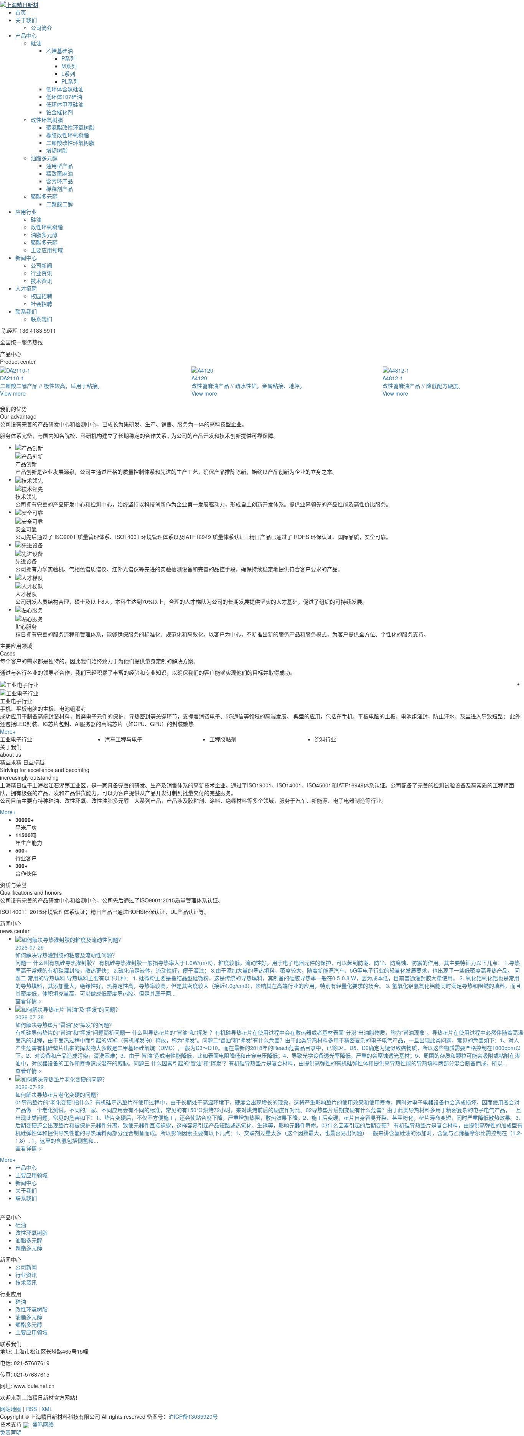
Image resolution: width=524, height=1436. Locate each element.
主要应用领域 (47, 250)
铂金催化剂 (59, 112)
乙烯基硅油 (59, 50)
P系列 (68, 58)
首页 (20, 12)
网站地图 (10, 1409)
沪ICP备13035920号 (193, 1416)
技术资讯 (41, 280)
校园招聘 (41, 296)
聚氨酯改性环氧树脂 (70, 127)
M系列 (69, 66)
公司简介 (41, 27)
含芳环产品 (59, 181)
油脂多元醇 (44, 158)
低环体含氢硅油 (65, 89)
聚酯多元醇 (44, 196)
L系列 (68, 73)
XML (47, 1409)
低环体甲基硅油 (65, 104)
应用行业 (26, 211)
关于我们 (26, 20)
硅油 (36, 43)
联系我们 (26, 311)
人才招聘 (26, 288)
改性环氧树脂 (47, 119)
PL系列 (70, 81)
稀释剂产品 (59, 188)
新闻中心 (26, 257)
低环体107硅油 (64, 96)
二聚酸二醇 (59, 204)
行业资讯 (41, 273)
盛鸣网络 (41, 1424)
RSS (31, 1409)
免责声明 (10, 1432)
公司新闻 (41, 265)
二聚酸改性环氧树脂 (70, 142)
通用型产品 (59, 165)
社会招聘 (41, 303)
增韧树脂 (57, 150)
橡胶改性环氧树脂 (67, 135)
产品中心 (26, 35)
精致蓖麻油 (59, 173)
